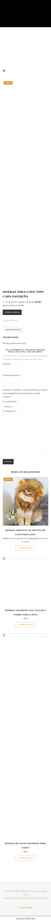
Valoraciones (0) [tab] (13, 329)
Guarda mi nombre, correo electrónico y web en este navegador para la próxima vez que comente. (25, 393)
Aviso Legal (9, 898)
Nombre (7, 364)
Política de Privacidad (39, 898)
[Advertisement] (25, 47)
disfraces (14, 320)
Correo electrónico (12, 375)
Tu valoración (10, 411)
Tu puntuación (10, 401)
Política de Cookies (22, 898)
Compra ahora (12, 312)
